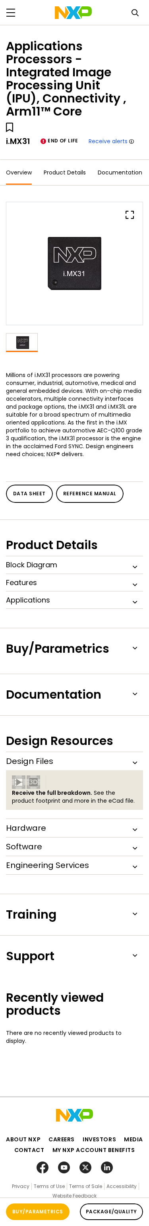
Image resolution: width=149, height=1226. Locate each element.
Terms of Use (49, 1186)
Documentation (120, 172)
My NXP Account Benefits (93, 1150)
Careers (61, 1139)
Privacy (20, 1186)
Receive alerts (108, 141)
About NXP (23, 1139)
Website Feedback (74, 1195)
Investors (99, 1139)
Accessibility (121, 1186)
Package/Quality (111, 1211)
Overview (19, 172)
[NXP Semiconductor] (73, 12)
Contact (29, 1150)
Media (133, 1139)
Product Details (65, 172)
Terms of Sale (85, 1186)
